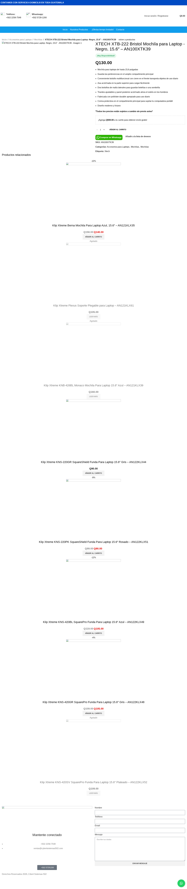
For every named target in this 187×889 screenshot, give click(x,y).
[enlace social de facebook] (176, 2)
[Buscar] (172, 16)
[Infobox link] (11, 16)
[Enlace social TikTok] (184, 2)
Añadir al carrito (117, 130)
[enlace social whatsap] (182, 2)
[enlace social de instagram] (179, 2)
